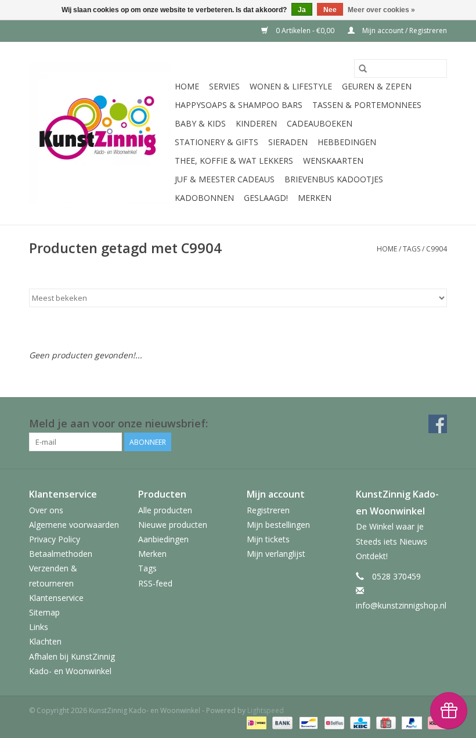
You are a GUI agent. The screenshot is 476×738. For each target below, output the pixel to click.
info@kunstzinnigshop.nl (401, 605)
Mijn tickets (268, 539)
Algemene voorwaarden (74, 524)
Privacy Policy (54, 539)
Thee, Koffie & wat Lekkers (234, 160)
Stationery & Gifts (216, 141)
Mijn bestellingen (278, 524)
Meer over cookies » (381, 10)
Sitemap (44, 612)
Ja (302, 10)
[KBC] (359, 723)
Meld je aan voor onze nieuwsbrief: (118, 423)
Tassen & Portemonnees (366, 104)
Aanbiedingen (163, 539)
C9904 (436, 249)
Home (187, 86)
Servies (224, 86)
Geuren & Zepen (377, 86)
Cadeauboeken (319, 123)
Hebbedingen (347, 141)
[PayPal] (411, 723)
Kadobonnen (204, 197)
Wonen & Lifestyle (291, 86)
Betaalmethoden (60, 553)
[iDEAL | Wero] (255, 723)
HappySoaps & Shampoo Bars (238, 104)
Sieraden (288, 141)
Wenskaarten (333, 160)
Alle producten (165, 510)
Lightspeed (265, 710)
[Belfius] (333, 723)
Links (38, 626)
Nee (330, 10)
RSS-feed (155, 583)
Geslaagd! (266, 197)
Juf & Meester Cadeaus (225, 179)
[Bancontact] (307, 723)
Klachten (45, 641)
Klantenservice (56, 597)
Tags (411, 249)
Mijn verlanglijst (276, 553)
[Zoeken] (363, 68)
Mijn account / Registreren (403, 30)
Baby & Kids (200, 123)
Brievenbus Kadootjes (333, 179)
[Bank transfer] (281, 723)
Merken (314, 197)
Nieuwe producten (172, 524)
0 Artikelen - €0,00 (305, 30)
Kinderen (256, 123)
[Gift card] (385, 723)
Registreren (268, 510)
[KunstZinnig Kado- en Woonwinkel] (100, 133)
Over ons (46, 510)
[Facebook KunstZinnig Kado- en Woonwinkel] (437, 424)
